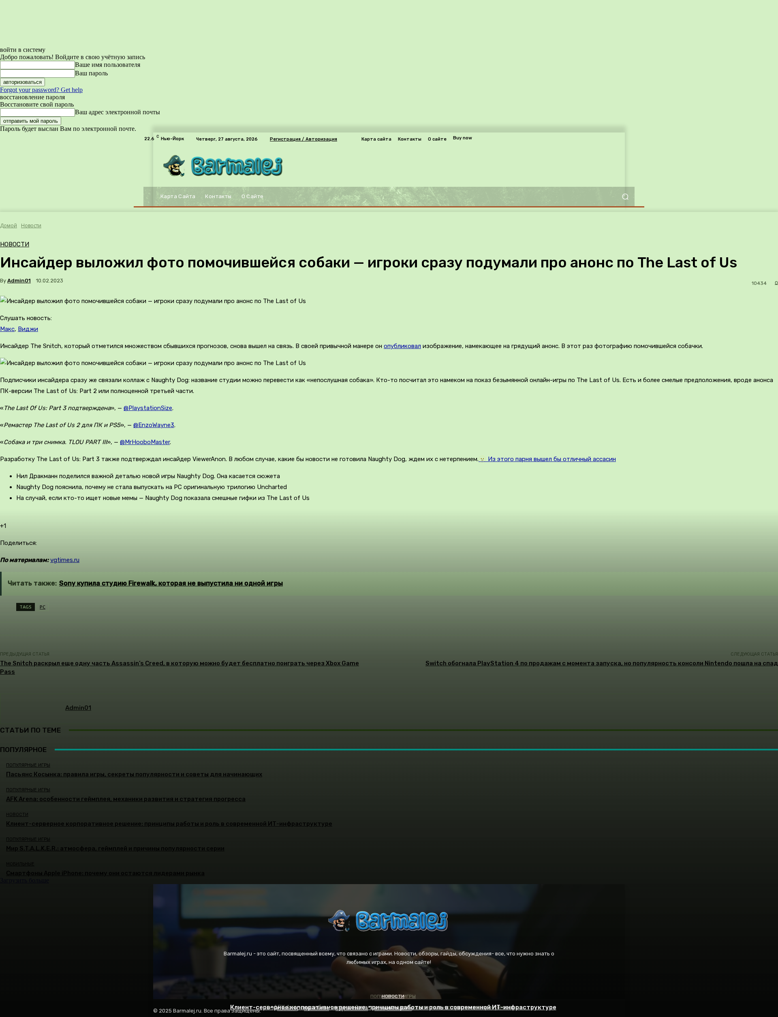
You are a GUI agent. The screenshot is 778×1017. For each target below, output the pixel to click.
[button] (625, 196)
